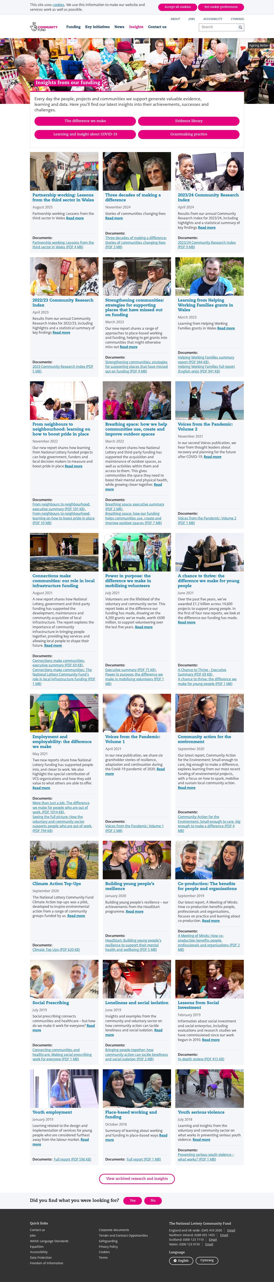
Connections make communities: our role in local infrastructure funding (64, 581)
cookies (58, 4)
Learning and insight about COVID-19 (85, 134)
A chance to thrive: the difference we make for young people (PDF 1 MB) (207, 681)
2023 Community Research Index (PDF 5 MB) (63, 369)
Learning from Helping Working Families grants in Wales (205, 306)
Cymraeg (237, 19)
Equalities (37, 1247)
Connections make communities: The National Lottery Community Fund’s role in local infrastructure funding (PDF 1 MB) (64, 676)
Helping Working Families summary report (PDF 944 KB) (206, 360)
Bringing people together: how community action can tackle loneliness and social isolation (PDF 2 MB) (136, 1054)
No (156, 1202)
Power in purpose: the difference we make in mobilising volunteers (128, 581)
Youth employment (52, 1113)
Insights (136, 27)
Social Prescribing (51, 1003)
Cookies (104, 1252)
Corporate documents (114, 1230)
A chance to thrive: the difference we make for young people (208, 581)
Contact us (157, 27)
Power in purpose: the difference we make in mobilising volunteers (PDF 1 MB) (134, 679)
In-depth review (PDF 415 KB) (201, 1059)
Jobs (192, 19)
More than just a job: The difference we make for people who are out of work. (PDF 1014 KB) (61, 807)
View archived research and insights (137, 1179)
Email (231, 1230)
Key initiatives (97, 27)
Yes (136, 1202)
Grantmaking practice (188, 134)
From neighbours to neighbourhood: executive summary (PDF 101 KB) (61, 507)
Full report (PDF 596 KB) (72, 1159)
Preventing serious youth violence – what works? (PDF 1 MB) (206, 1157)
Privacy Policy (108, 1247)
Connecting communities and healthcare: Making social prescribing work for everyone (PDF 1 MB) (62, 1054)
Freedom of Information (46, 1263)
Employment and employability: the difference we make (62, 742)
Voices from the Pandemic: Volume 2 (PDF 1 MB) (207, 520)
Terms (103, 1258)
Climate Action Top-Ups (57, 884)
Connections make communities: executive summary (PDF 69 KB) (59, 663)
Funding (73, 27)
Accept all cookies (178, 7)
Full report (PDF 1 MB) (144, 1159)
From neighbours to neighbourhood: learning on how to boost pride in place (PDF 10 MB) (64, 518)
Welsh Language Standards (49, 1241)
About (175, 19)
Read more (75, 218)
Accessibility (212, 19)
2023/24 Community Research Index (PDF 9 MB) (207, 245)
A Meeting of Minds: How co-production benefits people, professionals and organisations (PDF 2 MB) (209, 942)
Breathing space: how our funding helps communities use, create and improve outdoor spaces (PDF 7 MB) (133, 518)
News (119, 27)
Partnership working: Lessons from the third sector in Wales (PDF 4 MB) (63, 245)
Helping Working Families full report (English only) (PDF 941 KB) (206, 369)
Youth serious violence (201, 1113)
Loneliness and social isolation (136, 1003)
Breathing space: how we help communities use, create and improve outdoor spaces (136, 430)
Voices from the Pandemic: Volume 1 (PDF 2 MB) (134, 828)
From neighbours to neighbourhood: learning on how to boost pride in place (61, 430)
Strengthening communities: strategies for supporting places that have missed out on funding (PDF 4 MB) (136, 367)
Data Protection (41, 1258)
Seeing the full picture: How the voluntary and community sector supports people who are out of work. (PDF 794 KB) (62, 823)
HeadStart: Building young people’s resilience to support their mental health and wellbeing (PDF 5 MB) (133, 945)
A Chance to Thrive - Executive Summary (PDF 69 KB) (202, 672)
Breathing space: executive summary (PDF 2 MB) (134, 507)
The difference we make (85, 121)
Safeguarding (108, 1241)
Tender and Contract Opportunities (123, 1236)
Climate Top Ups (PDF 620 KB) (56, 949)
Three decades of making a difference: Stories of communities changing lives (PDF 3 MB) (136, 242)
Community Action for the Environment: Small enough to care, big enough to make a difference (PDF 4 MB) (209, 823)
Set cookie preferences (221, 7)
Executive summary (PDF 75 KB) (130, 669)
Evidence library (189, 121)
